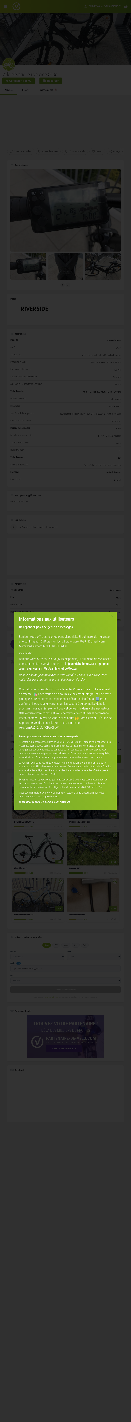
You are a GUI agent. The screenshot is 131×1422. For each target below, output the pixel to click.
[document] (65, 711)
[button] (112, 616)
